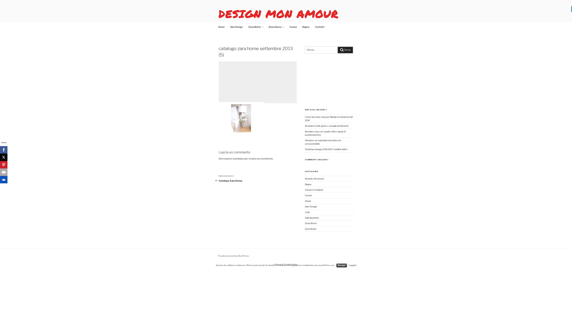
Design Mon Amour (278, 13)
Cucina (293, 27)
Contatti (319, 27)
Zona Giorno (275, 27)
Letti (307, 212)
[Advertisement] (258, 82)
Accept (341, 265)
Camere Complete (314, 190)
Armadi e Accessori (314, 178)
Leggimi (352, 265)
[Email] (3, 172)
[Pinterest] (3, 164)
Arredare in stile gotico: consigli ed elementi (326, 126)
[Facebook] (3, 150)
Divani (308, 201)
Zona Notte (254, 27)
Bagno (305, 27)
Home (221, 27)
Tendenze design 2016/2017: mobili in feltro (326, 149)
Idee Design (236, 27)
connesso (238, 158)
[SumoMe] (3, 179)
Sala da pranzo (312, 217)
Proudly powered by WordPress (233, 256)
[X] (3, 157)
